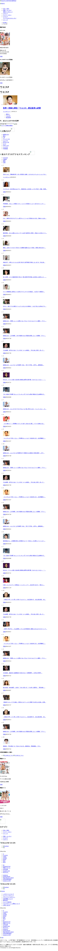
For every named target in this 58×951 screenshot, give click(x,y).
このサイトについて (8, 894)
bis (3, 865)
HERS (4, 859)
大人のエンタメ (12, 18)
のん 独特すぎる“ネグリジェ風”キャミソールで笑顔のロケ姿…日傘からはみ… (24, 218)
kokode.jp (5, 875)
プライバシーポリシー (9, 897)
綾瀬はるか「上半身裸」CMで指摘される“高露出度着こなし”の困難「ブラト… (24, 335)
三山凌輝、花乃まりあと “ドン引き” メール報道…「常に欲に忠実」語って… (24, 350)
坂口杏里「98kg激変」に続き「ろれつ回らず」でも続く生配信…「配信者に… (24, 687)
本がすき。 (6, 872)
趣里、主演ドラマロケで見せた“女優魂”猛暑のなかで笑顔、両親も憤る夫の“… (24, 247)
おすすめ (5, 157)
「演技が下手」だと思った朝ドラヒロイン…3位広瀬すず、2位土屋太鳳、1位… (24, 599)
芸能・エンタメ (7, 10)
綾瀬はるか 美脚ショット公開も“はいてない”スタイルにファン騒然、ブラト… (24, 321)
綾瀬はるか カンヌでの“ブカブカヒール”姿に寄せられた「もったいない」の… (24, 409)
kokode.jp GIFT (7, 880)
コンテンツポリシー (8, 895)
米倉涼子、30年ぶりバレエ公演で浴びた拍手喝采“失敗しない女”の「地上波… (24, 262)
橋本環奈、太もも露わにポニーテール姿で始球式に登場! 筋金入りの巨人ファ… (25, 233)
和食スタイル (6, 867)
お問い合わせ (6, 905)
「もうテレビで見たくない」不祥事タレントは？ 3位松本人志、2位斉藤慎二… (24, 438)
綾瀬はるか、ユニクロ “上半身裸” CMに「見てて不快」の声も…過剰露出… (23, 365)
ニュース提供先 (7, 902)
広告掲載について (8, 898)
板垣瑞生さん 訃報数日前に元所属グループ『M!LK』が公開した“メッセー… (24, 541)
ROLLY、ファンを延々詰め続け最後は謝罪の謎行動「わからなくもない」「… (24, 379)
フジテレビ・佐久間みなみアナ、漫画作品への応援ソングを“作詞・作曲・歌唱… (25, 189)
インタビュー (9, 12)
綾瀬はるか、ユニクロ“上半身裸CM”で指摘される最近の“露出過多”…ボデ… (23, 453)
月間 (4, 162)
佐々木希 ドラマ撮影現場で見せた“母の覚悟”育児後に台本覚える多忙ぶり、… (24, 277)
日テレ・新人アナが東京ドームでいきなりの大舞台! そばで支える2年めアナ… (24, 306)
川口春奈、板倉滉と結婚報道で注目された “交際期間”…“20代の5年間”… (22, 673)
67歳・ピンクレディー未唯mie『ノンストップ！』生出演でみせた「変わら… (24, 585)
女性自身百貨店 (7, 879)
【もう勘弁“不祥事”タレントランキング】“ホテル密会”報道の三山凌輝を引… (24, 394)
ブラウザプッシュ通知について (11, 903)
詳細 (1, 56)
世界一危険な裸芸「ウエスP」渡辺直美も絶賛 (22, 108)
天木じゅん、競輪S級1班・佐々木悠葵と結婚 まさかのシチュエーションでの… (25, 174)
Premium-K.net (6, 866)
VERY (4, 856)
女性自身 (5, 869)
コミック (5, 20)
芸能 (4, 12)
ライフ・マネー (7, 15)
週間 (4, 161)
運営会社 (5, 900)
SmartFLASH (6, 871)
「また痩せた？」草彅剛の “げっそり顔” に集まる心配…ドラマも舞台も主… (24, 423)
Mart (4, 860)
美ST (4, 862)
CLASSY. (5, 855)
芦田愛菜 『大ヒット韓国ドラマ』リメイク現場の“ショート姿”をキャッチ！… (24, 203)
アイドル (5, 18)
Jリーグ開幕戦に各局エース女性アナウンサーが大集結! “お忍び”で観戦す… (24, 291)
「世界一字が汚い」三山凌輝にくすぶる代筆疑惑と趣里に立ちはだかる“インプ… (25, 629)
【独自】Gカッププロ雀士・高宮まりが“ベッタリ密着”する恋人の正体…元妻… (24, 702)
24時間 (5, 159)
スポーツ (5, 13)
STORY (5, 858)
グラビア (5, 16)
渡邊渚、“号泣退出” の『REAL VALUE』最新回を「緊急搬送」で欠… (22, 746)
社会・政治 (6, 8)
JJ (3, 854)
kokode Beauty (6, 876)
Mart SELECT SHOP (8, 877)
